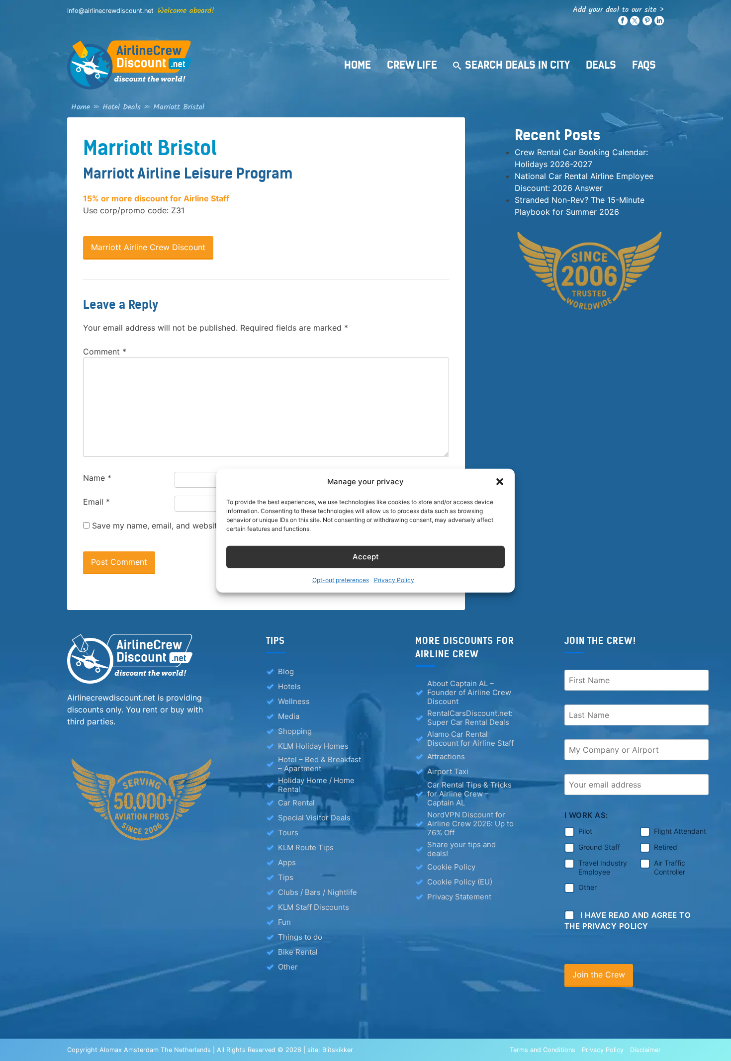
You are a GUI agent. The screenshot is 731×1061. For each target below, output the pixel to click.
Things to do (300, 937)
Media (288, 716)
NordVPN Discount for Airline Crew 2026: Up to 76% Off (470, 823)
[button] (500, 482)
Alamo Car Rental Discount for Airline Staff (470, 739)
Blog (286, 671)
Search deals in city (517, 65)
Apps (287, 862)
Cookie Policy (451, 867)
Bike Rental (298, 952)
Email (96, 502)
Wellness (294, 701)
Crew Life (412, 65)
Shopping (295, 731)
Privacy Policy (394, 579)
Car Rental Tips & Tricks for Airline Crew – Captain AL (469, 794)
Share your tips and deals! (461, 849)
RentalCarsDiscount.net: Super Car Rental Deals (470, 718)
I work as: (586, 815)
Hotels (289, 686)
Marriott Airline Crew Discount (148, 247)
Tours (288, 832)
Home (357, 65)
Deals (601, 65)
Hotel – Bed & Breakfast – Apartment (319, 764)
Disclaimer (645, 1050)
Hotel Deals (121, 107)
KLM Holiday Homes (313, 746)
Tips (285, 877)
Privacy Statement (459, 896)
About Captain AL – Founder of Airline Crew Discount (469, 692)
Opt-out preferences (340, 579)
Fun (284, 922)
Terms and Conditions (542, 1050)
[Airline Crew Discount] (191, 64)
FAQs (644, 65)
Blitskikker (337, 1050)
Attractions (446, 756)
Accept (366, 556)
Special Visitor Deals (314, 817)
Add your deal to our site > (618, 9)
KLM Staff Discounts (313, 907)
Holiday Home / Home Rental (316, 785)
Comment (104, 351)
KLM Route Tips (306, 847)
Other (288, 967)
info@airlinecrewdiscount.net (110, 10)
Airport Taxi (447, 771)
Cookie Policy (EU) (459, 881)
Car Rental (296, 802)
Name (97, 478)
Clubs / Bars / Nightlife (317, 892)
